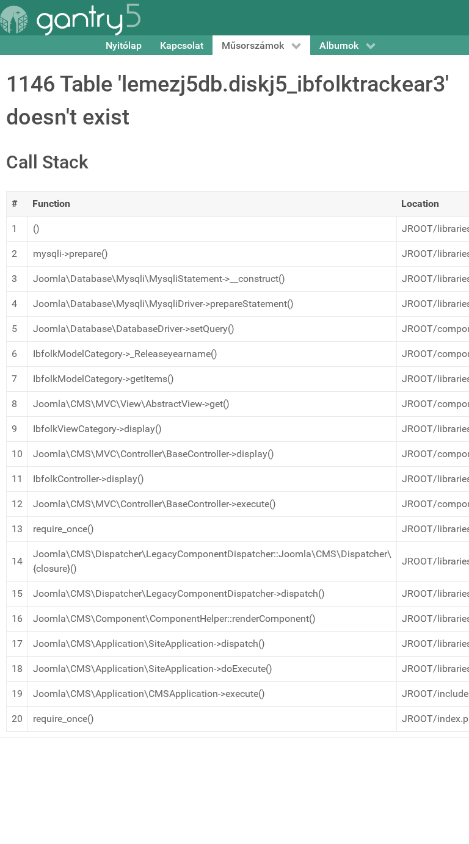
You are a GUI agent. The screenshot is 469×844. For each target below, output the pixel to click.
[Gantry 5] (70, 19)
